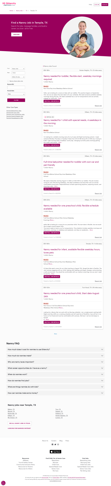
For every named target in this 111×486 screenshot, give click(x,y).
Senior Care (55, 468)
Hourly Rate (10, 90)
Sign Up (105, 4)
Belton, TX (11, 409)
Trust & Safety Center (26, 462)
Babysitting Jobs (85, 460)
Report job (98, 105)
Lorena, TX (59, 417)
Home (11, 10)
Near (8, 72)
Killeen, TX (11, 415)
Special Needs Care (55, 466)
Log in (97, 4)
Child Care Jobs (85, 464)
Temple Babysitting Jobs (13, 110)
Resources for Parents (25, 466)
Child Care (55, 464)
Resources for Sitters (25, 468)
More (59, 98)
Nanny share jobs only (16, 81)
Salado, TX (59, 411)
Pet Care (55, 471)
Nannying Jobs (85, 462)
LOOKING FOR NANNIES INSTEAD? (19, 428)
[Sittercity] (9, 4)
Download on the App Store (55, 451)
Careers (53, 440)
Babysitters (55, 460)
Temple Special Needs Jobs (14, 116)
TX (26, 10)
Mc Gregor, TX (12, 417)
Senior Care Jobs (85, 468)
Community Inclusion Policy (25, 464)
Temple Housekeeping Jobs (14, 118)
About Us (45, 440)
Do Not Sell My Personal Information (76, 477)
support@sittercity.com (55, 480)
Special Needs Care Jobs (85, 466)
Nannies (55, 462)
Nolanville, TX (12, 413)
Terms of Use (45, 477)
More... (52, 220)
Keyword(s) (10, 84)
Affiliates (25, 460)
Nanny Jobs (19, 10)
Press (67, 440)
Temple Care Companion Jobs (15, 114)
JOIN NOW (16, 34)
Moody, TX (11, 411)
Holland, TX (59, 413)
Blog (60, 440)
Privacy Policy (56, 477)
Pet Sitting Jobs (85, 471)
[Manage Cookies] (3, 483)
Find (8, 68)
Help (90, 4)
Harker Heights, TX (62, 415)
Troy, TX (58, 409)
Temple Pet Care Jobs (13, 112)
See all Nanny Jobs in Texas (19, 423)
